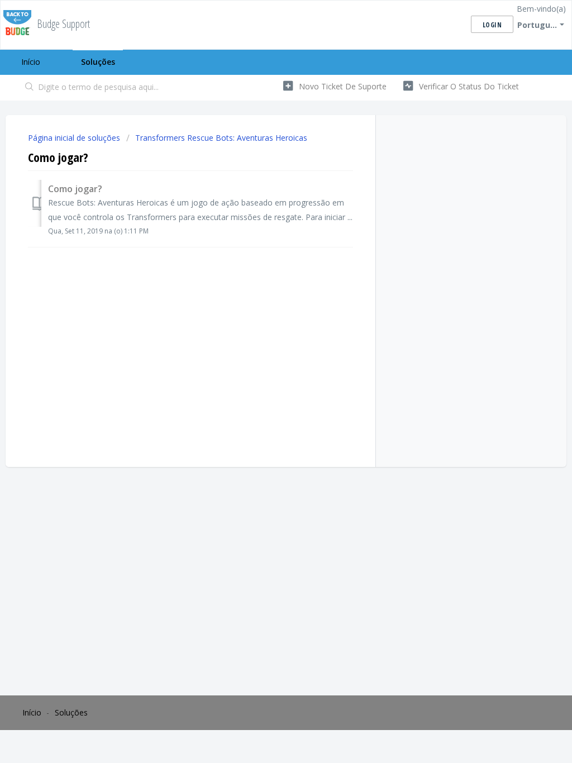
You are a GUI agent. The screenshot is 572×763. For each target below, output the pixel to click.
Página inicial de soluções (75, 137)
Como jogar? (75, 189)
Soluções (98, 61)
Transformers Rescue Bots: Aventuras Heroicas (221, 137)
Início (30, 61)
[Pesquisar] (29, 88)
